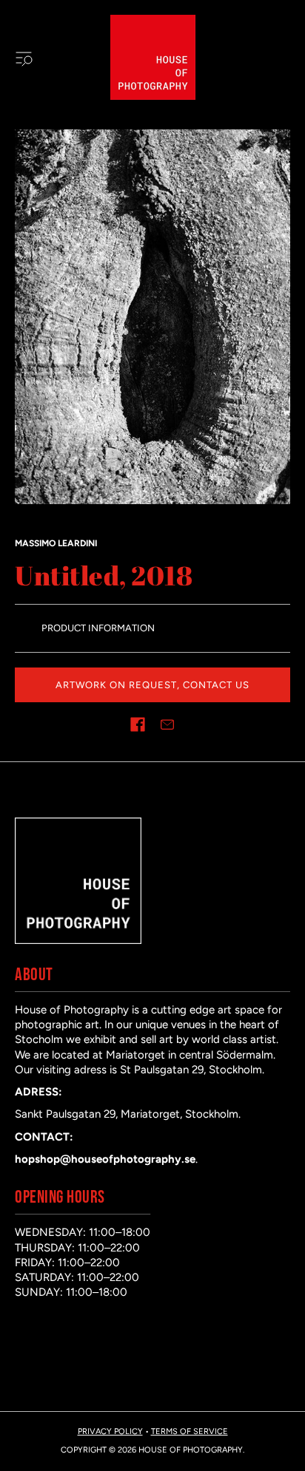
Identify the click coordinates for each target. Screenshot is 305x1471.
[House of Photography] (152, 57)
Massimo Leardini (56, 543)
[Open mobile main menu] (24, 58)
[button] (137, 724)
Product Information (98, 627)
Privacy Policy (110, 1431)
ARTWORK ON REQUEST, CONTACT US (152, 684)
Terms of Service (189, 1431)
